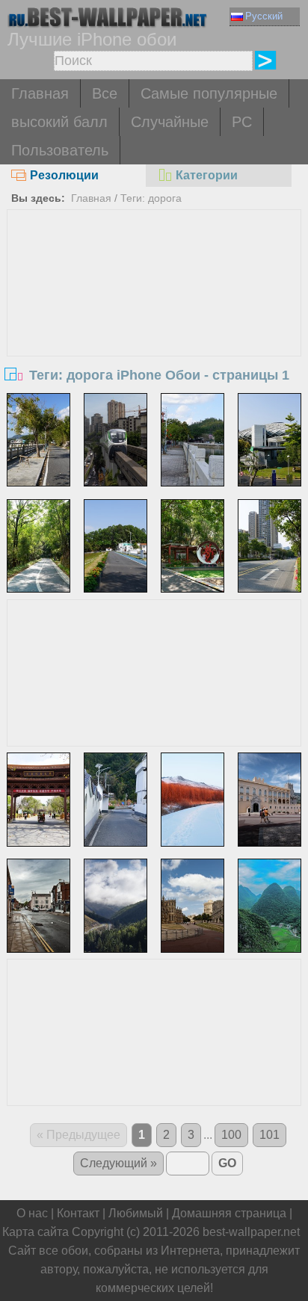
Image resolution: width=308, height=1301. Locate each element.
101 (269, 1134)
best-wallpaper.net (251, 1232)
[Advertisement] (153, 322)
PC (242, 122)
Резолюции (64, 175)
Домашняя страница (229, 1213)
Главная (40, 93)
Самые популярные (209, 93)
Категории (207, 175)
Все (104, 93)
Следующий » (118, 1163)
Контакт (78, 1213)
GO (227, 1163)
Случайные (170, 122)
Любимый (135, 1213)
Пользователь (59, 150)
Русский (264, 16)
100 (231, 1134)
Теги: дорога (151, 198)
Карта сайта (35, 1232)
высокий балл (59, 122)
